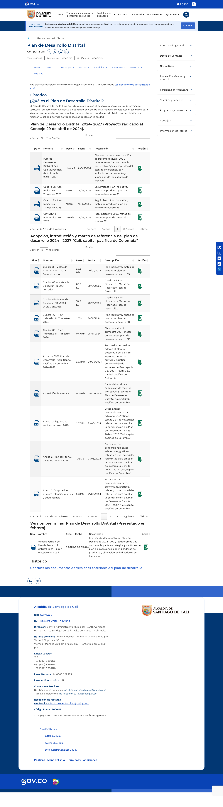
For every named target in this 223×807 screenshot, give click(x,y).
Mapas (83, 67)
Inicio (60, 14)
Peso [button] (69, 148)
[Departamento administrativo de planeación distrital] (39, 14)
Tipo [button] (34, 148)
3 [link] (117, 516)
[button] (186, 15)
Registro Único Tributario (55, 620)
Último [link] (144, 229)
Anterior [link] (107, 229)
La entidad (136, 14)
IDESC (49, 67)
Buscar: (89, 135)
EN (194, 4)
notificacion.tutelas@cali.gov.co (78, 693)
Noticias (39, 73)
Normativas (153, 14)
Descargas (65, 67)
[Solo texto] (219, 253)
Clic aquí (188, 26)
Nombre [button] (48, 148)
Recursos (118, 67)
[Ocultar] (219, 269)
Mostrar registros (44, 138)
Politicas (39, 760)
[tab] (90, 568)
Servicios (99, 67)
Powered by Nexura (212, 790)
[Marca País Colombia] (55, 781)
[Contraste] (219, 247)
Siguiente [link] (128, 229)
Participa (122, 14)
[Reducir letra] (219, 258)
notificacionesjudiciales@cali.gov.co (85, 690)
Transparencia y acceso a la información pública (79, 14)
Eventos (135, 67)
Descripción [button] (101, 148)
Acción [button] (142, 148)
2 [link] (110, 516)
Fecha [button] (81, 148)
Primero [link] (91, 229)
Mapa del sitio (56, 760)
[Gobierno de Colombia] (35, 4)
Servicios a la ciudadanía (104, 14)
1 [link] (117, 229)
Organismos (171, 14)
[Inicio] (28, 38)
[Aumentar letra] (219, 264)
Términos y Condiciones (82, 760)
